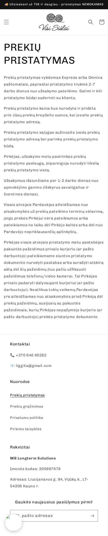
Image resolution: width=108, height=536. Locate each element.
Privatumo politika (26, 418)
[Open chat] (13, 522)
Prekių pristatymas (27, 395)
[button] (6, 22)
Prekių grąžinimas (26, 406)
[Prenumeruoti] (92, 516)
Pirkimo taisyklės (25, 429)
